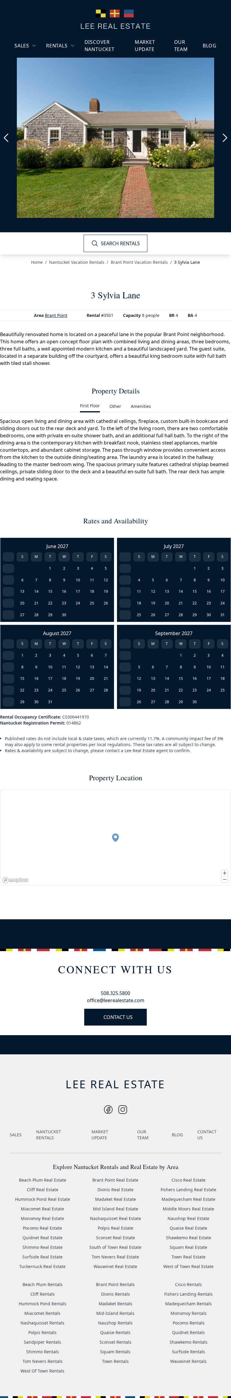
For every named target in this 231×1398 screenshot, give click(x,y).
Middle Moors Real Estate (188, 1209)
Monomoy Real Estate (42, 1218)
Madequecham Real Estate (188, 1199)
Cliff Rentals (42, 1294)
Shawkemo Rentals (189, 1342)
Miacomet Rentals (42, 1313)
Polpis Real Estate (115, 1228)
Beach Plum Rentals (43, 1284)
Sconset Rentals (115, 1342)
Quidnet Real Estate (43, 1237)
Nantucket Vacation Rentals (70, 60)
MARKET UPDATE (145, 46)
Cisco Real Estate (188, 1180)
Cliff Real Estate (42, 1189)
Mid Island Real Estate (115, 1209)
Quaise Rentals (115, 1332)
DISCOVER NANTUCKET (100, 46)
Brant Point (56, 315)
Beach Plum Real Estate (42, 1180)
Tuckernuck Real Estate (42, 1266)
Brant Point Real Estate (115, 1180)
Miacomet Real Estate (42, 1209)
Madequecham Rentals (188, 1303)
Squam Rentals (115, 1351)
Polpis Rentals (42, 1332)
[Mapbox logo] (15, 880)
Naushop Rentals (115, 1323)
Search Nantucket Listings (37, 81)
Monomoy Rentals (189, 1313)
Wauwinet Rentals (188, 1361)
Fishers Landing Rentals (188, 1294)
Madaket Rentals (115, 1303)
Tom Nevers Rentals (43, 1361)
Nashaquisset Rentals (42, 1323)
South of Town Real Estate (115, 1247)
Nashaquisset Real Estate (115, 1218)
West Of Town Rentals (42, 1371)
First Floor (90, 405)
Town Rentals (115, 1361)
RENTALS (57, 45)
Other (115, 406)
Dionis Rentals (115, 1294)
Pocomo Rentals (189, 1323)
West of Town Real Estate (188, 1266)
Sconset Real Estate (115, 1237)
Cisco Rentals (188, 1284)
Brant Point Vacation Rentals (139, 262)
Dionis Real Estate (115, 1189)
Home (37, 262)
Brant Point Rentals (115, 1284)
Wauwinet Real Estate (115, 1266)
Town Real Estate (188, 1257)
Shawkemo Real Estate (188, 1237)
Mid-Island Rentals (115, 1313)
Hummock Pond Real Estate (42, 1199)
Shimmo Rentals (42, 1351)
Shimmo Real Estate (43, 1247)
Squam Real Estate (188, 1247)
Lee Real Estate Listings (42, 57)
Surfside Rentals (188, 1351)
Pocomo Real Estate (42, 1228)
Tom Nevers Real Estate (115, 1257)
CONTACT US (118, 1017)
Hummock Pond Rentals (42, 1303)
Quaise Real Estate (188, 1228)
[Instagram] (108, 1109)
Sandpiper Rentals (42, 1342)
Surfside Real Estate (42, 1257)
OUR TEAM (181, 46)
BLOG (210, 45)
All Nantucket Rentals (72, 74)
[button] (115, 837)
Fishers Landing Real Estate (188, 1189)
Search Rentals (66, 84)
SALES (21, 45)
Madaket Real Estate (115, 1199)
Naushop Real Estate (188, 1218)
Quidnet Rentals (188, 1332)
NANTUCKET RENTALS (48, 1134)
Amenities (141, 406)
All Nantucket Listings (41, 68)
